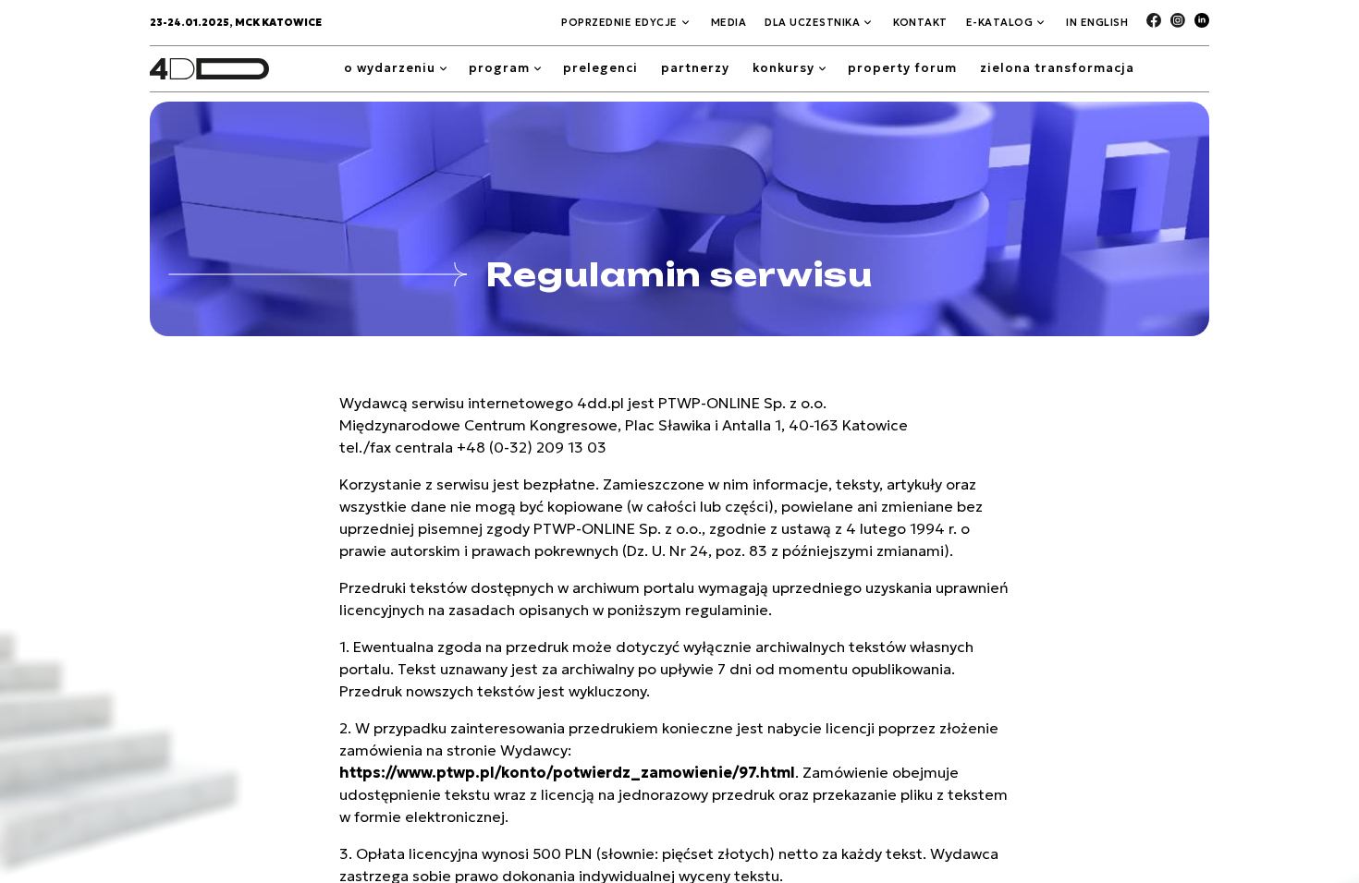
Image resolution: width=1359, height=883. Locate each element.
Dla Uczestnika (812, 22)
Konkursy (783, 68)
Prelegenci (600, 68)
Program (499, 68)
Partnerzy (695, 68)
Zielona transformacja (1057, 68)
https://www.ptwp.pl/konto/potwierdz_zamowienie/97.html (567, 772)
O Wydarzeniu (389, 68)
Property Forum (902, 68)
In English (1097, 22)
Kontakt (920, 22)
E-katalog (1000, 22)
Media (729, 22)
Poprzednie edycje (619, 22)
